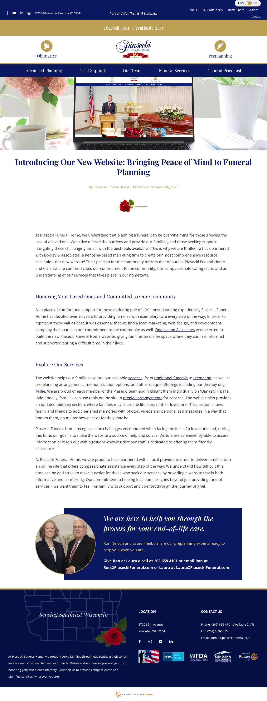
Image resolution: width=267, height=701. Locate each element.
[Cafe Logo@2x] (149, 651)
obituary (64, 404)
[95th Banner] (133, 41)
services (135, 377)
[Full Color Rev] (248, 653)
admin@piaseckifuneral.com (230, 638)
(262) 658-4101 (222, 624)
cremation (202, 377)
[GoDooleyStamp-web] (133, 690)
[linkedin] (171, 641)
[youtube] (160, 641)
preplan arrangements (142, 397)
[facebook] (140, 641)
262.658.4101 (116, 28)
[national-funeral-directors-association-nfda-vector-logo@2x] (174, 654)
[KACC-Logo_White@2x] (223, 652)
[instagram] (150, 641)
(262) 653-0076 (217, 631)
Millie (40, 391)
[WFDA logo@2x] (199, 651)
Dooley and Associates (175, 329)
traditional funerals (171, 377)
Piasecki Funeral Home (111, 187)
